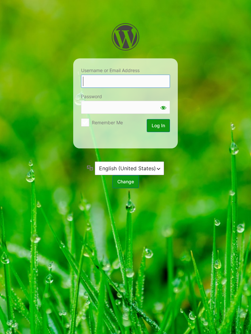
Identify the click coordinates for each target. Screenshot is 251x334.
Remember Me (107, 122)
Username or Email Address (110, 70)
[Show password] (163, 107)
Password (91, 96)
